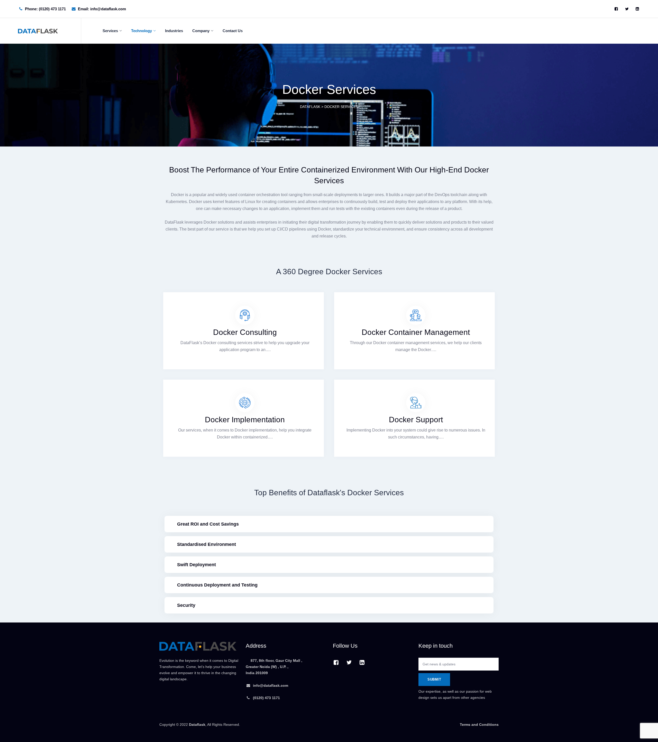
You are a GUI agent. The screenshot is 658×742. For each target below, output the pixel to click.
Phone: (45, 9)
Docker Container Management (416, 332)
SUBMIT (434, 679)
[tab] (329, 524)
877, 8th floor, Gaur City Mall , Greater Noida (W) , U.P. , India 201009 (274, 666)
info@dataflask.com (270, 685)
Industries (174, 31)
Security (186, 605)
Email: (102, 9)
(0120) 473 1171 (266, 698)
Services (110, 31)
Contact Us (233, 31)
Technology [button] (141, 31)
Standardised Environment (206, 544)
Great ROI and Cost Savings (208, 524)
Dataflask (197, 724)
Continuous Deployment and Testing (217, 585)
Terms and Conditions (479, 724)
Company (200, 31)
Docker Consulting (245, 332)
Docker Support (416, 419)
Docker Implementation (245, 419)
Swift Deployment (196, 564)
